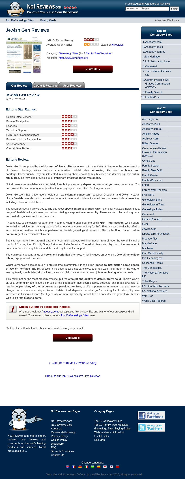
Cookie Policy (59, 439)
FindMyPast (152, 97)
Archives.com (150, 138)
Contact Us (57, 454)
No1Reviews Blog (61, 424)
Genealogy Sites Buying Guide (112, 428)
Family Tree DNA (152, 170)
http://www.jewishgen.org (73, 57)
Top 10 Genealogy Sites (75, 315)
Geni (145, 223)
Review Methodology (63, 432)
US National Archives (157, 61)
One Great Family (152, 253)
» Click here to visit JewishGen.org (72, 363)
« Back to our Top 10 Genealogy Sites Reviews (72, 375)
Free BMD (148, 194)
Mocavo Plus (150, 238)
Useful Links (101, 436)
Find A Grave (150, 175)
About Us (56, 428)
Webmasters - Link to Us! (109, 432)
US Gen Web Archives (155, 286)
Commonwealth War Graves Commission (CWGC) (157, 83)
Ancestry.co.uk (154, 46)
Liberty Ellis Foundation (155, 233)
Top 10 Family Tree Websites (111, 424)
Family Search (153, 92)
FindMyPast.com (152, 180)
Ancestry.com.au (155, 51)
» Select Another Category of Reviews (147, 3)
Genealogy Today (152, 209)
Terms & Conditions (62, 451)
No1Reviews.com (61, 420)
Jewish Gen (149, 228)
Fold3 (145, 185)
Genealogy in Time (153, 204)
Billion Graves (150, 143)
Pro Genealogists (152, 258)
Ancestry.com (50, 311)
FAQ (53, 447)
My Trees (147, 248)
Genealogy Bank (152, 199)
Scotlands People (152, 262)
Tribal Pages (149, 281)
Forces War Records (154, 189)
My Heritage (152, 56)
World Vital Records (154, 300)
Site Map (99, 439)
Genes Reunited (151, 219)
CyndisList (148, 160)
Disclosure (57, 443)
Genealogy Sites (68, 53)
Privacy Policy (59, 436)
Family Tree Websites (98, 53)
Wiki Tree (147, 295)
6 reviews (118, 44)
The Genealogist (152, 267)
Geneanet (151, 66)
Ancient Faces (150, 133)
